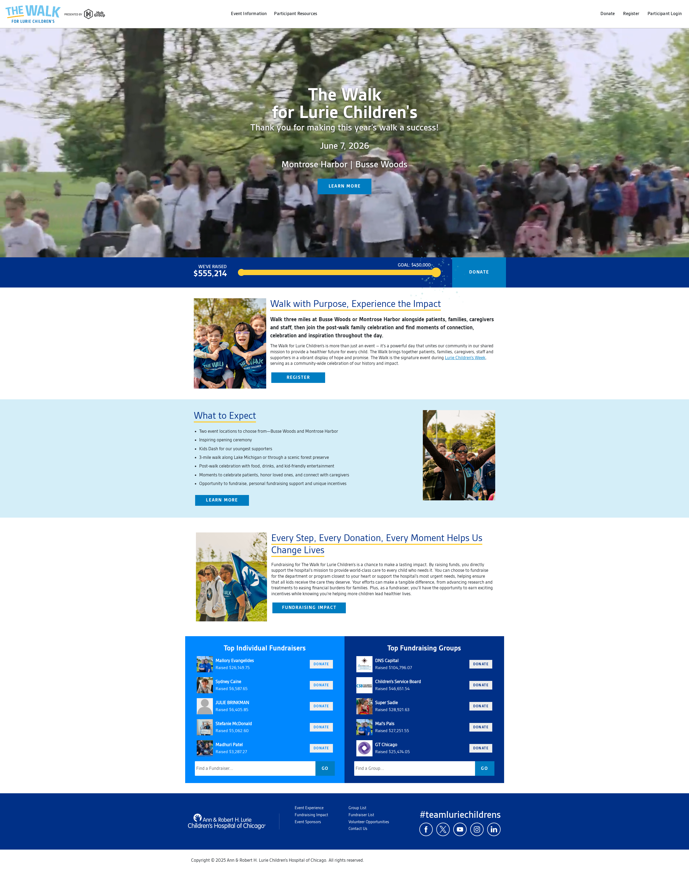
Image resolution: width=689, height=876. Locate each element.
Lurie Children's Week (465, 357)
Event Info (249, 13)
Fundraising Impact (309, 607)
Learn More (222, 500)
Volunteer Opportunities (369, 822)
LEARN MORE (345, 186)
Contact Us (358, 829)
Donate (607, 13)
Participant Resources (295, 13)
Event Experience (309, 808)
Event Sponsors (308, 822)
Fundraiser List (361, 815)
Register (631, 13)
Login (665, 13)
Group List (357, 808)
